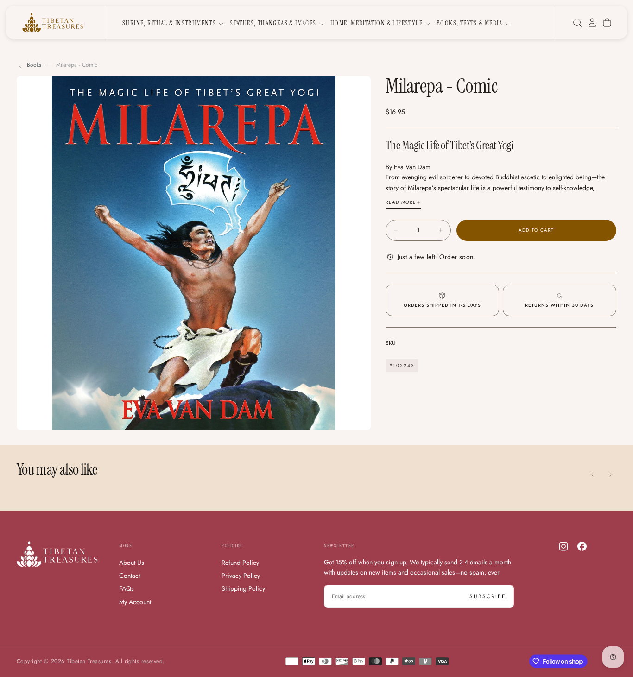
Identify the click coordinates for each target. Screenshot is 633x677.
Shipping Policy (243, 588)
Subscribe (487, 596)
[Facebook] (582, 546)
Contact (129, 575)
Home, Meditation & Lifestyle (376, 23)
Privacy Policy (241, 575)
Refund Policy (240, 562)
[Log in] (592, 22)
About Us (131, 562)
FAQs (126, 588)
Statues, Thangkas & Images (273, 23)
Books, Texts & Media (469, 23)
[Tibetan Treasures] (57, 554)
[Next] (610, 474)
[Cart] (607, 22)
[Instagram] (563, 546)
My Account (135, 602)
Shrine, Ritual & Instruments (169, 23)
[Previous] (592, 474)
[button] (577, 22)
